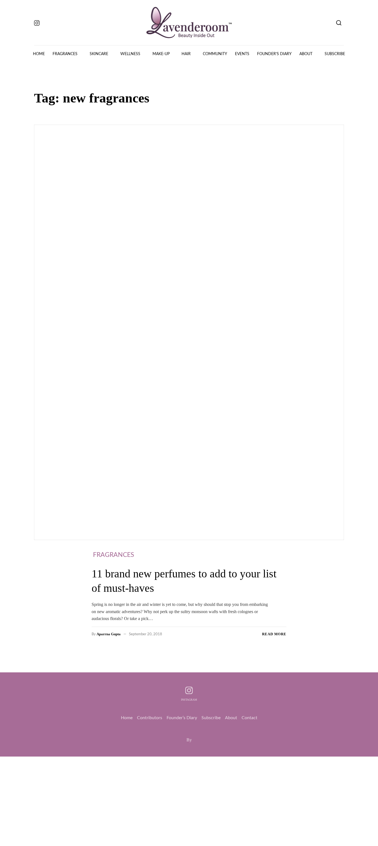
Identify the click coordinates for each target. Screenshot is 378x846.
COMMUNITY (215, 54)
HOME (39, 54)
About (231, 718)
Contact (249, 718)
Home (127, 718)
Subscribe (211, 718)
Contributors (149, 718)
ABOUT (305, 54)
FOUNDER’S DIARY (274, 54)
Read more (274, 634)
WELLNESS (130, 54)
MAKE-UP (161, 54)
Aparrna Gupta (109, 634)
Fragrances (113, 555)
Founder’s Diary (182, 718)
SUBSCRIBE (335, 54)
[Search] (338, 23)
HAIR (186, 54)
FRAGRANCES (65, 54)
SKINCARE (99, 54)
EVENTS (242, 54)
